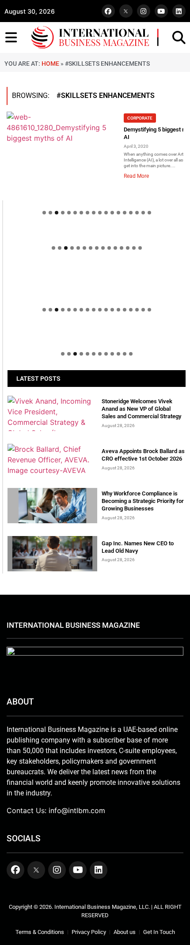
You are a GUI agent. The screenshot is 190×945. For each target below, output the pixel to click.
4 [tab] (63, 212)
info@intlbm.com (77, 810)
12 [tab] (112, 212)
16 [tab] (137, 212)
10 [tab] (100, 212)
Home (50, 63)
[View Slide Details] (97, 282)
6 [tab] (75, 212)
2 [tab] (50, 212)
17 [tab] (143, 212)
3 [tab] (56, 212)
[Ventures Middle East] (97, 335)
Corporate (139, 118)
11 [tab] (106, 212)
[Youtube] (161, 11)
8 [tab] (87, 212)
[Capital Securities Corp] (97, 233)
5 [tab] (69, 212)
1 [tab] (44, 212)
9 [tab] (93, 212)
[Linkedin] (179, 11)
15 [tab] (131, 212)
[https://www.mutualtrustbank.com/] (97, 268)
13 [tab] (118, 212)
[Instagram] (143, 11)
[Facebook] (108, 11)
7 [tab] (81, 212)
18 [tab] (149, 212)
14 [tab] (124, 212)
